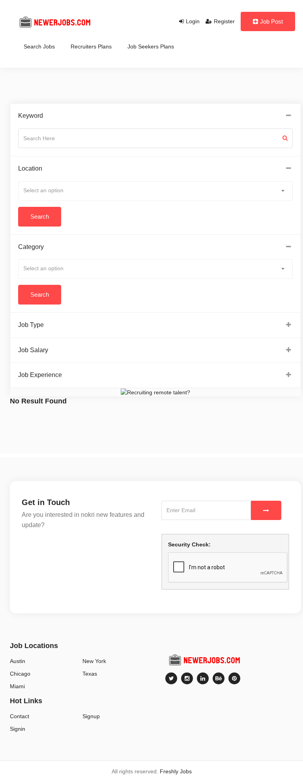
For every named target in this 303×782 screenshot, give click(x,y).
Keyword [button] (30, 115)
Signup (91, 716)
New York (94, 661)
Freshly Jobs (176, 771)
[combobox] (155, 191)
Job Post (271, 21)
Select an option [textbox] (43, 190)
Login (193, 21)
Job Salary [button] (33, 350)
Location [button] (30, 168)
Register (224, 21)
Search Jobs (39, 46)
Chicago (20, 674)
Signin (17, 729)
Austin (17, 661)
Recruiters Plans (91, 46)
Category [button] (31, 246)
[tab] (155, 116)
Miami (17, 686)
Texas (89, 674)
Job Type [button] (31, 324)
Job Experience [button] (40, 374)
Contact (19, 716)
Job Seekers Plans (150, 46)
